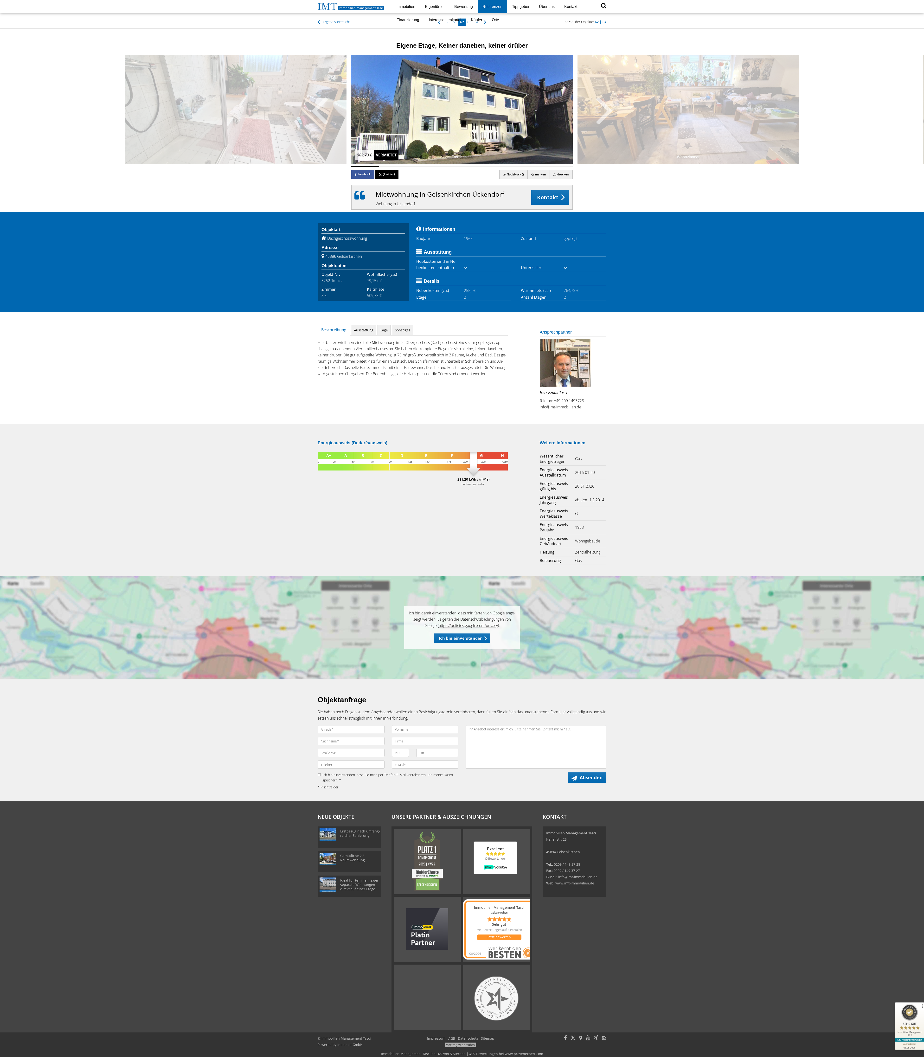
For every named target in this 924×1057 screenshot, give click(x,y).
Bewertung (463, 7)
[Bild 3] (420, 166)
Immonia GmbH (350, 1044)
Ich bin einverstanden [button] (461, 638)
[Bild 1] (365, 166)
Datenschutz (468, 1038)
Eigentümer (435, 7)
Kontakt (570, 7)
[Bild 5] (476, 166)
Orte (495, 20)
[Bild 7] (531, 166)
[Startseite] (351, 6)
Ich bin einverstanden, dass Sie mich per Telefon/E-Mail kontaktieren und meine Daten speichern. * (387, 777)
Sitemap (487, 1038)
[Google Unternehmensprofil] (580, 1038)
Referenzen (492, 7)
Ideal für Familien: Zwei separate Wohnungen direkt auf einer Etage (359, 884)
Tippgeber (520, 7)
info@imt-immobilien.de (560, 407)
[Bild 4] (448, 166)
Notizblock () (515, 174)
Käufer (476, 20)
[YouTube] (588, 1038)
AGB (451, 1038)
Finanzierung (408, 20)
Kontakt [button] (547, 197)
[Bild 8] (559, 166)
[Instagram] (604, 1038)
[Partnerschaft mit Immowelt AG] (427, 929)
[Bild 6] (503, 166)
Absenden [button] (591, 777)
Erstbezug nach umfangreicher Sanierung (360, 833)
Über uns (547, 7)
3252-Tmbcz (331, 280)
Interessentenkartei (445, 20)
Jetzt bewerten (499, 937)
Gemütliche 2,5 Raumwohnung (352, 857)
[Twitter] (573, 1038)
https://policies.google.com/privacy (468, 625)
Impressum (436, 1038)
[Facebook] (565, 1038)
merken (540, 174)
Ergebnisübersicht (336, 21)
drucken (563, 174)
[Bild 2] (393, 166)
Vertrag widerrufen (460, 1045)
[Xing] (596, 1038)
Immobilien (406, 7)
